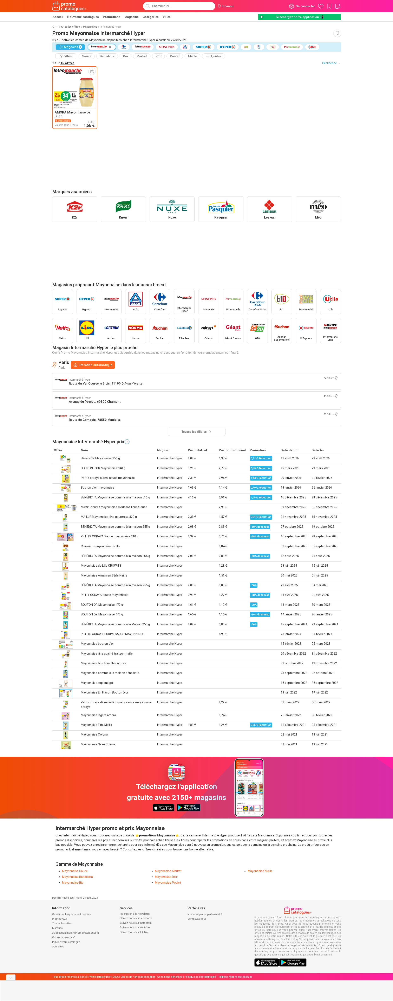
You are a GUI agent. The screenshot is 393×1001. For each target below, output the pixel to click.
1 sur (63, 63)
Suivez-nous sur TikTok (134, 932)
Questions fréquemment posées (71, 914)
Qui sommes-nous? (64, 937)
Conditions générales (170, 976)
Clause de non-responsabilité (137, 976)
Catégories (151, 17)
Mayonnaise (90, 26)
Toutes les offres (69, 26)
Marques (57, 928)
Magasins (131, 17)
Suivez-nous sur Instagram (136, 922)
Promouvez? (59, 918)
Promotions (111, 17)
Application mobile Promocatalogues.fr (75, 932)
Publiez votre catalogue (66, 942)
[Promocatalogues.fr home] (69, 6)
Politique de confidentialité (200, 976)
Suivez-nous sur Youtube (135, 927)
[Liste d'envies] (337, 6)
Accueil (58, 17)
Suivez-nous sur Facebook (136, 918)
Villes (167, 17)
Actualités (58, 946)
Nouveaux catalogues (83, 17)
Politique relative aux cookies (235, 976)
